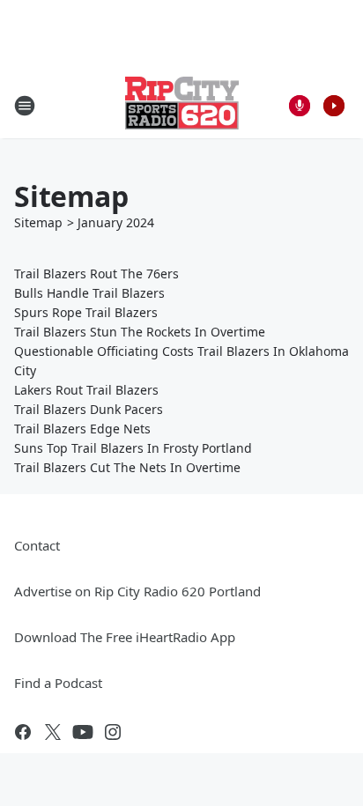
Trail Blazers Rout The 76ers (96, 273)
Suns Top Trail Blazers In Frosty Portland (133, 448)
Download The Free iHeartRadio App (124, 637)
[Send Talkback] (299, 105)
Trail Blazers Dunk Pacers (88, 409)
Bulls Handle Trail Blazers (89, 293)
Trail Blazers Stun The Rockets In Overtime (139, 331)
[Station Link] (182, 105)
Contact (37, 545)
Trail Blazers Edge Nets (82, 428)
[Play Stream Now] (333, 105)
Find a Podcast (58, 682)
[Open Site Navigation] (24, 105)
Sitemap (38, 222)
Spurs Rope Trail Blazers (86, 312)
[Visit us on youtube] (82, 732)
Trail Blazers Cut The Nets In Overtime (127, 467)
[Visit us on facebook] (22, 732)
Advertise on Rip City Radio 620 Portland (137, 591)
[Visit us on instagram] (112, 732)
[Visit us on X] (52, 732)
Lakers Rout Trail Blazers (86, 389)
